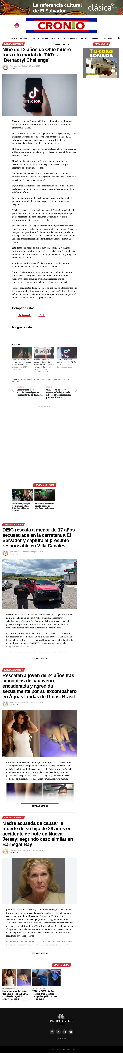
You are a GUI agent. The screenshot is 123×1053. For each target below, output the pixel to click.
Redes (65, 44)
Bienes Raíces (73, 38)
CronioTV (95, 38)
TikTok (16, 381)
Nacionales (24, 38)
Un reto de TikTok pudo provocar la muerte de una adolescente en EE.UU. (21, 362)
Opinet (57, 44)
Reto (66, 379)
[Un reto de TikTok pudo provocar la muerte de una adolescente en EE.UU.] (22, 352)
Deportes (84, 38)
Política (35, 38)
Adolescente (34, 379)
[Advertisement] (45, 443)
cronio (15, 68)
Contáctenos (61, 1038)
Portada (13, 38)
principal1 (57, 379)
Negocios (61, 38)
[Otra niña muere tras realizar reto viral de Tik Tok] (67, 352)
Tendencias (107, 38)
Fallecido (46, 379)
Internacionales (48, 38)
